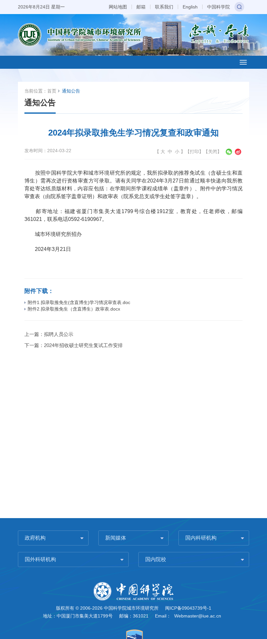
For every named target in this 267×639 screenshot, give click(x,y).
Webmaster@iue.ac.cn (197, 615)
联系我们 (164, 7)
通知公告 (71, 91)
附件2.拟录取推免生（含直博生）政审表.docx (74, 309)
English (190, 7)
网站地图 (118, 7)
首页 (51, 91)
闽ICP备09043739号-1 (188, 608)
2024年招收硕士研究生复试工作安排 (83, 345)
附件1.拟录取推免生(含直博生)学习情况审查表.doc (79, 302)
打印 (194, 151)
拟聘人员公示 (58, 334)
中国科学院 (218, 7)
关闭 (212, 151)
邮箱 (141, 7)
